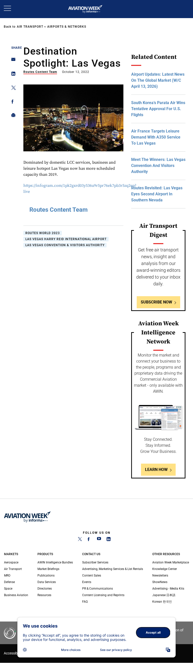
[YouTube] (99, 540)
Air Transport (30, 26)
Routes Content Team (40, 72)
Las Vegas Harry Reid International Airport (66, 239)
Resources (44, 595)
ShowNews (159, 582)
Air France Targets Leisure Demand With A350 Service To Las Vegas (155, 137)
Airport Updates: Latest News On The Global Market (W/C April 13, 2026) (157, 80)
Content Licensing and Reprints (103, 595)
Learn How (156, 469)
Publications (46, 575)
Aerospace (11, 562)
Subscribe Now (156, 302)
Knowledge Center (164, 569)
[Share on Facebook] (12, 102)
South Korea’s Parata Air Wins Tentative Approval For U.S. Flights (158, 108)
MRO (7, 575)
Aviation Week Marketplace (170, 562)
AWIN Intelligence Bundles (55, 562)
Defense (9, 582)
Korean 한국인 (162, 601)
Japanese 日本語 (163, 595)
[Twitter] (80, 540)
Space (8, 588)
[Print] (12, 116)
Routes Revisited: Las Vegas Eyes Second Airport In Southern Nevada (156, 194)
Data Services (46, 582)
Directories (44, 588)
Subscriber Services (95, 562)
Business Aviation (16, 595)
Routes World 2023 (42, 233)
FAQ (85, 601)
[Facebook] (89, 540)
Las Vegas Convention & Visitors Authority (65, 245)
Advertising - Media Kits (168, 588)
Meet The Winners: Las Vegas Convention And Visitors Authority (158, 165)
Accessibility (13, 653)
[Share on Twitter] (12, 88)
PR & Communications (97, 588)
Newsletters (160, 575)
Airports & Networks (66, 26)
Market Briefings (48, 569)
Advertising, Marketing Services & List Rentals (112, 569)
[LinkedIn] (109, 540)
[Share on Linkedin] (12, 75)
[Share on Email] (12, 61)
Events (86, 582)
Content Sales (91, 575)
